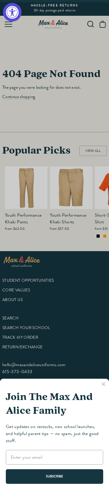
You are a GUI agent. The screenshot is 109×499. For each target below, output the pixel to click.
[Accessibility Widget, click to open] (12, 12)
